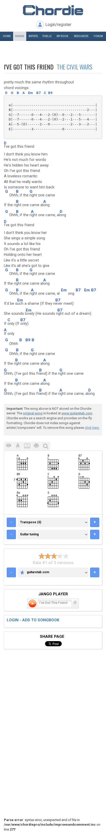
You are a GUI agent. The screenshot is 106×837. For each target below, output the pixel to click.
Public (47, 36)
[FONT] (17, 446)
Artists (33, 36)
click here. (92, 428)
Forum (98, 36)
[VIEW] (8, 446)
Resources (81, 36)
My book (62, 36)
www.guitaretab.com (76, 413)
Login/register (58, 24)
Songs (19, 36)
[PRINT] (36, 446)
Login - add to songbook (33, 620)
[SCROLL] (27, 446)
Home (7, 36)
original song (32, 413)
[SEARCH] (45, 446)
